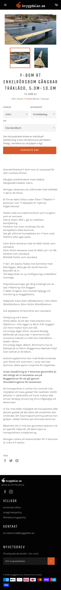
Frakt (27, 98)
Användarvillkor (12, 507)
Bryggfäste (36, 107)
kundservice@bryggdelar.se (18, 532)
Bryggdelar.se (16, 574)
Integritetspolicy (12, 512)
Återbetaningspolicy (14, 517)
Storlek (7, 107)
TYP (4, 121)
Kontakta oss (30, 150)
